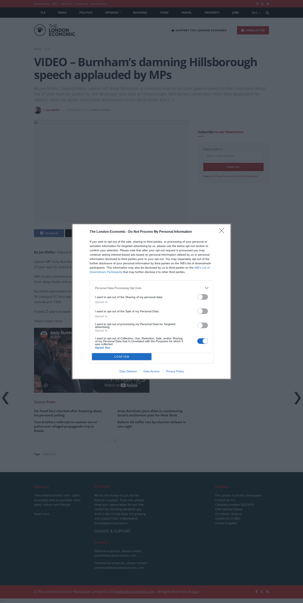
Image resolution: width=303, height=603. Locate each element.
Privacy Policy (175, 371)
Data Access (151, 371)
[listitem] (151, 288)
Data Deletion (128, 371)
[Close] (223, 232)
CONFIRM (121, 356)
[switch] (202, 297)
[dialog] (151, 301)
